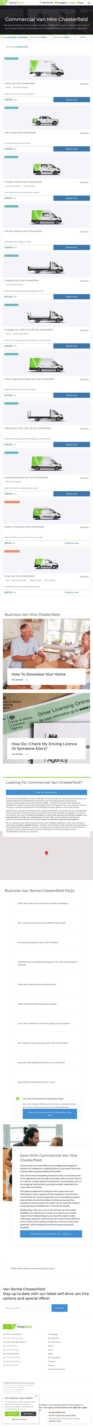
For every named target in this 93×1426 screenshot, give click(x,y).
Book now (71, 99)
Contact (51, 1361)
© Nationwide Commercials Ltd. (19, 1383)
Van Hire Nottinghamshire (14, 1342)
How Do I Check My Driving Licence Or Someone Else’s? (44, 746)
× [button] (36, 1396)
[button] (89, 2)
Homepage (53, 1334)
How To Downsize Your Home (39, 674)
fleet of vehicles (37, 815)
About (50, 1346)
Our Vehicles (53, 1338)
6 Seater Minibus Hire (16, 182)
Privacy (51, 1365)
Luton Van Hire (12, 83)
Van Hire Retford (10, 1346)
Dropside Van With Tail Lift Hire (21, 329)
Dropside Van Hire (14, 280)
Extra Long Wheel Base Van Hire (22, 379)
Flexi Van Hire (54, 1342)
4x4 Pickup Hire (13, 132)
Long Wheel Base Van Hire (19, 477)
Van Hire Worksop (11, 1350)
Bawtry (44, 1405)
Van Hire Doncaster (11, 1357)
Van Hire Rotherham (12, 1361)
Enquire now (72, 543)
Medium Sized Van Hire (17, 526)
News (50, 1350)
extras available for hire (28, 825)
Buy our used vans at (78, 1417)
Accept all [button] (12, 1414)
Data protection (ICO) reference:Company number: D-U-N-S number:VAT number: (18, 1388)
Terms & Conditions (56, 1369)
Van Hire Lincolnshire (12, 1334)
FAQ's (50, 1354)
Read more (22, 1409)
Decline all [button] (28, 1414)
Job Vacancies (54, 1357)
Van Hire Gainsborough (13, 1338)
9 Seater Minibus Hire (16, 231)
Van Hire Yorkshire (11, 1354)
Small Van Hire (12, 576)
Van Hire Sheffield (11, 1365)
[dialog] (20, 1409)
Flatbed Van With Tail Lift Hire (20, 428)
